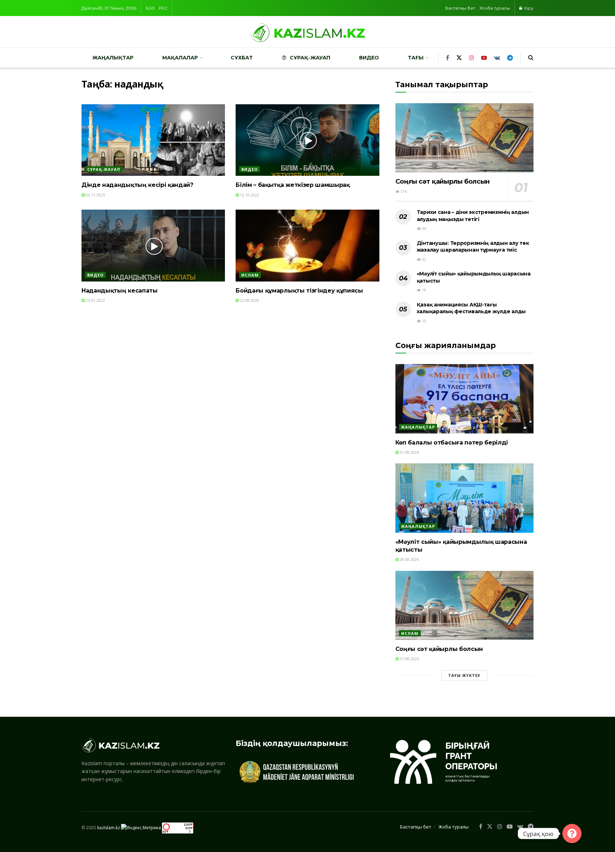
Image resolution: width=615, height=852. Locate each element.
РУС (163, 8)
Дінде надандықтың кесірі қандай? (137, 185)
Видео (369, 57)
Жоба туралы (494, 8)
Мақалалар (180, 57)
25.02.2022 (95, 300)
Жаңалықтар (112, 57)
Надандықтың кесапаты (120, 290)
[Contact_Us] (572, 833)
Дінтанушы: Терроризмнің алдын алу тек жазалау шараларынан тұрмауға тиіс (473, 246)
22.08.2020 (249, 300)
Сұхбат (242, 57)
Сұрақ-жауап (310, 57)
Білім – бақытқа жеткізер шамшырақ (292, 185)
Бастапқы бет (460, 8)
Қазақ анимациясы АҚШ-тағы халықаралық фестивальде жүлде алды (471, 308)
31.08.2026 (409, 452)
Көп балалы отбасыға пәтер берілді (451, 442)
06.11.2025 (95, 195)
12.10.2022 (249, 195)
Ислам (250, 275)
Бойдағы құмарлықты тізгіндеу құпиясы (299, 290)
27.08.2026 (409, 658)
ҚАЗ (150, 8)
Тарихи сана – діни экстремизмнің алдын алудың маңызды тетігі (473, 215)
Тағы (416, 57)
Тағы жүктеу (464, 675)
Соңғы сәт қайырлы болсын (442, 181)
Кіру (528, 8)
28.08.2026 (409, 559)
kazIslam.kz (108, 827)
